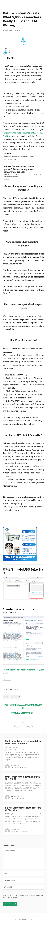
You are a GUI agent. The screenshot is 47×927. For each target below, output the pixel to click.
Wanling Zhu (10, 689)
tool (12, 697)
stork (6, 697)
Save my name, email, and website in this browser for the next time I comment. (23, 896)
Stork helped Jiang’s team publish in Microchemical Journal (23, 742)
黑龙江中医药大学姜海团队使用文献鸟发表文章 (22, 778)
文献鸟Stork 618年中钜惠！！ (24, 713)
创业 (18, 697)
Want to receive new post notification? (19, 670)
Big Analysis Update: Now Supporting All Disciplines (23, 808)
